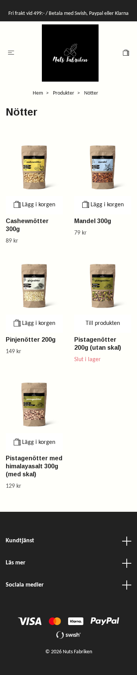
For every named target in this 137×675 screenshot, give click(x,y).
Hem (38, 93)
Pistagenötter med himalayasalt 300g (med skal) (34, 466)
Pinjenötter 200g (31, 339)
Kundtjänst (20, 541)
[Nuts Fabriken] (70, 53)
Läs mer (15, 563)
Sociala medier (25, 585)
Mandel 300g (92, 221)
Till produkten (103, 323)
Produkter (63, 93)
